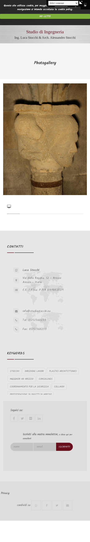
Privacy (5, 493)
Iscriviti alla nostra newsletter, (47, 436)
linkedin (39, 418)
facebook (14, 418)
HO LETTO (45, 16)
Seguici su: (16, 410)
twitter (22, 418)
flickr (30, 418)
